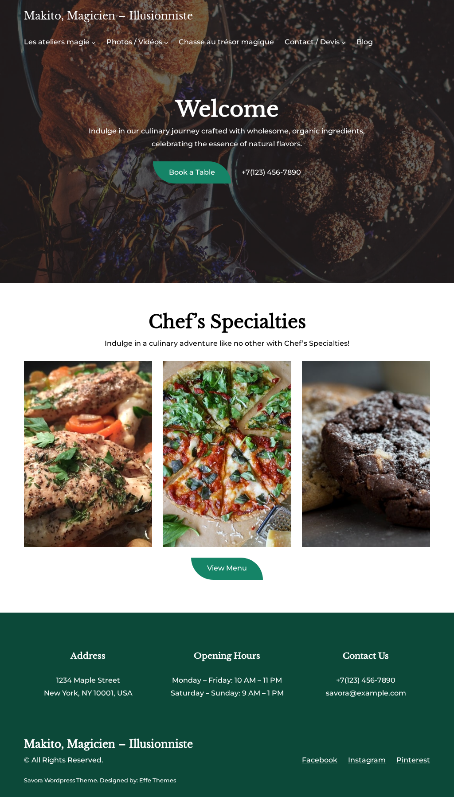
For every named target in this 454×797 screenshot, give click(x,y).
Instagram (367, 760)
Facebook (319, 760)
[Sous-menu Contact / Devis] (343, 42)
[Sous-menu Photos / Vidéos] (166, 42)
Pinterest (413, 760)
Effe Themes (157, 780)
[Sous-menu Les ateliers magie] (93, 42)
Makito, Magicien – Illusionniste (108, 16)
